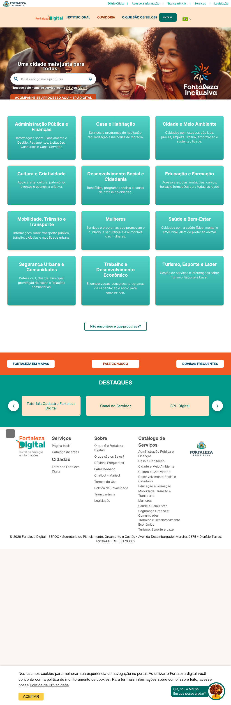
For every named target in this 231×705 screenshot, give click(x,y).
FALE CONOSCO (115, 364)
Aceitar (31, 696)
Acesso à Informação (145, 3)
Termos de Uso (105, 482)
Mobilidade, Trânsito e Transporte (154, 493)
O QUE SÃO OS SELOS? (139, 17)
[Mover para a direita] (217, 405)
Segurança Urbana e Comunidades (153, 513)
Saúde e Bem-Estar (152, 506)
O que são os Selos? (109, 456)
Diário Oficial (116, 3)
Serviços (200, 3)
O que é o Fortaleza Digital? (108, 448)
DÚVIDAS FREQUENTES (200, 364)
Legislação (221, 3)
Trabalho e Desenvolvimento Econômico (159, 522)
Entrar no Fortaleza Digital (66, 469)
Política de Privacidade (49, 685)
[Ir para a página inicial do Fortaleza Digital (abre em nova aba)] (30, 446)
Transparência (177, 3)
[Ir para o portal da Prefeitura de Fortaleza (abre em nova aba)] (201, 449)
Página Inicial (61, 445)
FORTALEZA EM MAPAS (31, 364)
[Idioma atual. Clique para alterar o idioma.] (187, 19)
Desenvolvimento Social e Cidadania (157, 479)
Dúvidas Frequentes (109, 463)
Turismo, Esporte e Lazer (156, 529)
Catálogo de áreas (65, 452)
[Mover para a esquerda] (13, 405)
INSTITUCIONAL (78, 17)
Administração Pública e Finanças (156, 454)
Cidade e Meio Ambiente (156, 466)
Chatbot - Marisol (107, 475)
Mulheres (145, 500)
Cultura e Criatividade (154, 472)
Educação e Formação (154, 486)
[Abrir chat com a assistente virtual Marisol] (216, 691)
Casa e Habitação (151, 461)
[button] (41, 138)
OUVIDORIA (106, 17)
